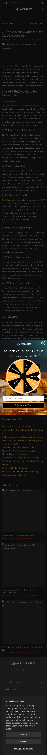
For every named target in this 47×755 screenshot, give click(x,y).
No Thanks (23, 412)
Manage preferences (23, 749)
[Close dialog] (43, 343)
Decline (23, 742)
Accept (23, 735)
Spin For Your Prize (23, 405)
